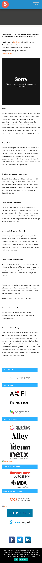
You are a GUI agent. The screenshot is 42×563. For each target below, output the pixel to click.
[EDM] (20, 513)
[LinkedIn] (28, 539)
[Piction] (20, 403)
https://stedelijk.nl (8, 53)
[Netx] (20, 455)
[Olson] (20, 522)
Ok (16, 559)
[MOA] (20, 484)
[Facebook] (11, 539)
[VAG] (20, 475)
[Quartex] (20, 427)
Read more (23, 559)
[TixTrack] (20, 378)
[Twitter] (20, 539)
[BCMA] (20, 499)
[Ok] (39, 555)
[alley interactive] (20, 436)
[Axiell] (20, 394)
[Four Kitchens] (20, 461)
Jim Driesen (17, 42)
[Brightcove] (20, 412)
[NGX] (20, 506)
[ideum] (20, 446)
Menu (36, 4)
